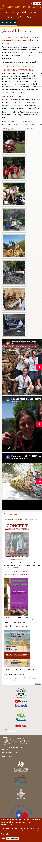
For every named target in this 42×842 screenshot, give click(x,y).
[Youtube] (21, 701)
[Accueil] (21, 9)
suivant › (19, 681)
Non (3, 839)
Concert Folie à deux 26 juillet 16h (20, 519)
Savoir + (38, 684)
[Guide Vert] (21, 721)
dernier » (27, 681)
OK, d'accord (12, 839)
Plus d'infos (5, 834)
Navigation (6, 22)
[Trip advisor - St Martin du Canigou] (21, 693)
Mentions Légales (8, 756)
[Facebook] (21, 706)
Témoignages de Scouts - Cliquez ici (18, 128)
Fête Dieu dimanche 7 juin (16, 626)
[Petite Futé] (21, 727)
